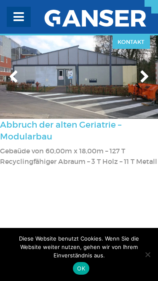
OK (81, 268)
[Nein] (147, 254)
